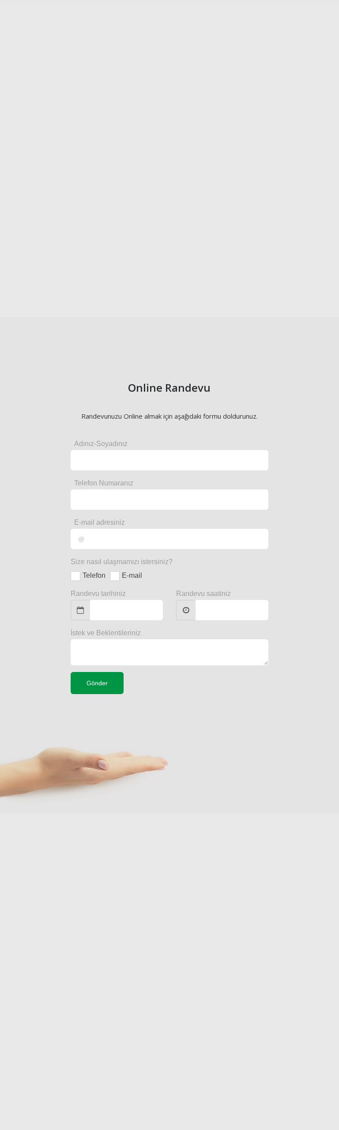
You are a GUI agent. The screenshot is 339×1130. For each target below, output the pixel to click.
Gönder (97, 683)
